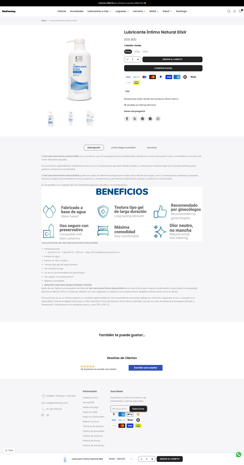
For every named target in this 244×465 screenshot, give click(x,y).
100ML (137, 51)
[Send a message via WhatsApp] (239, 454)
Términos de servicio (93, 426)
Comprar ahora (163, 68)
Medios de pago (91, 407)
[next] (114, 68)
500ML (128, 51)
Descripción (94, 147)
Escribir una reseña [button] (145, 367)
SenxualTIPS (88, 402)
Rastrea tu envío (91, 421)
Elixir (128, 91)
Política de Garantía (93, 436)
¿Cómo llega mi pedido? (123, 147)
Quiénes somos (90, 397)
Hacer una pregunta (134, 111)
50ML (145, 51)
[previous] (47, 68)
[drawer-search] (229, 11)
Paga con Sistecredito (93, 416)
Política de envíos (91, 440)
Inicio (44, 20)
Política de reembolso (93, 445)
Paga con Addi (90, 412)
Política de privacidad (93, 431)
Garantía (152, 147)
